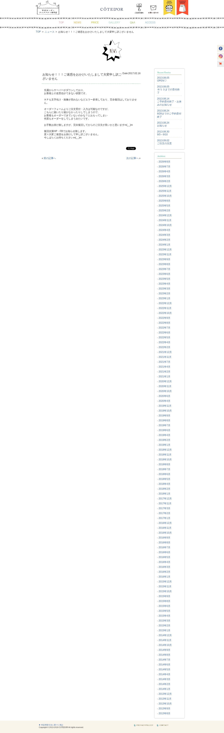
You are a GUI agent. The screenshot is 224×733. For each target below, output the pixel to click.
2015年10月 (165, 591)
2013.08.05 (163, 77)
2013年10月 (165, 703)
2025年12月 (165, 186)
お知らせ (162, 125)
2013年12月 (165, 694)
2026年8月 (164, 161)
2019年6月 (164, 430)
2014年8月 (164, 655)
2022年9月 (164, 318)
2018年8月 (164, 464)
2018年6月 (164, 474)
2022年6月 (164, 332)
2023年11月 (165, 254)
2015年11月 (165, 586)
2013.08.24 (163, 110)
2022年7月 (164, 327)
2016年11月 (165, 528)
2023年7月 (164, 269)
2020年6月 (164, 396)
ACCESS (150, 22)
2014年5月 (164, 669)
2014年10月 (165, 645)
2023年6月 (164, 274)
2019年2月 (164, 440)
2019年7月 (164, 425)
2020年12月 (165, 381)
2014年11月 (165, 640)
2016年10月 (165, 532)
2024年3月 (164, 235)
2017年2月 (164, 513)
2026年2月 (164, 181)
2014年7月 (164, 659)
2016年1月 (164, 576)
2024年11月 (165, 220)
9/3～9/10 (162, 134)
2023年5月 (164, 279)
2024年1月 (164, 244)
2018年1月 (164, 493)
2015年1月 (164, 630)
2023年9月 (164, 259)
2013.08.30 (163, 131)
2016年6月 (164, 552)
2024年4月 (164, 230)
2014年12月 (165, 635)
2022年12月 (165, 303)
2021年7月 (164, 362)
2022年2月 (164, 347)
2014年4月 (164, 674)
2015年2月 (164, 625)
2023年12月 (165, 249)
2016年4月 (164, 562)
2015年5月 (164, 611)
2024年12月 (165, 215)
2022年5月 (164, 337)
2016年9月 (164, 537)
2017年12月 (165, 498)
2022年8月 (164, 322)
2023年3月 (164, 288)
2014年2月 (164, 684)
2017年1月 (164, 518)
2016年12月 (165, 523)
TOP (61, 22)
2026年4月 (164, 171)
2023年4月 (164, 283)
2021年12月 (165, 352)
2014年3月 (164, 679)
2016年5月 (164, 557)
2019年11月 (165, 405)
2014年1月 (164, 689)
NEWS (77, 22)
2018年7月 (164, 469)
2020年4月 (164, 401)
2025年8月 (164, 200)
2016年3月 (164, 567)
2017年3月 (164, 508)
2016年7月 (164, 547)
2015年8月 (164, 601)
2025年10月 (165, 196)
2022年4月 (164, 342)
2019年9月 (164, 415)
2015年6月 (164, 606)
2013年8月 (164, 713)
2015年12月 (165, 581)
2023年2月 (164, 293)
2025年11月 (165, 191)
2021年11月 (165, 357)
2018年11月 (165, 454)
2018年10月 (165, 459)
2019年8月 (164, 420)
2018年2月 (164, 488)
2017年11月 (165, 503)
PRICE (95, 22)
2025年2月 (164, 210)
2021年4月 (164, 366)
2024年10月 (165, 225)
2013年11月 (165, 698)
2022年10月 (165, 313)
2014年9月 (164, 650)
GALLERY (114, 22)
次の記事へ (132, 158)
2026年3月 (164, 176)
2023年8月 (164, 264)
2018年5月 (164, 479)
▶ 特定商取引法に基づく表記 (51, 725)
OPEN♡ (162, 80)
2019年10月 (165, 410)
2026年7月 (164, 166)
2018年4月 (164, 484)
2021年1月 (164, 376)
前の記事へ (50, 158)
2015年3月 (164, 620)
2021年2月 (164, 371)
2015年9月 (164, 596)
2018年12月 (165, 449)
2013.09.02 (163, 140)
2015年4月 (164, 615)
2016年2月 (164, 572)
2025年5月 (164, 205)
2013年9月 (164, 708)
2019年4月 (164, 435)
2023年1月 (164, 298)
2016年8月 (164, 542)
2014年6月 (164, 664)
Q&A (132, 22)
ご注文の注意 (164, 143)
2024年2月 (164, 239)
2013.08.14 (163, 98)
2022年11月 (165, 308)
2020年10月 (165, 391)
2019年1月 (164, 445)
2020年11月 (165, 386)
